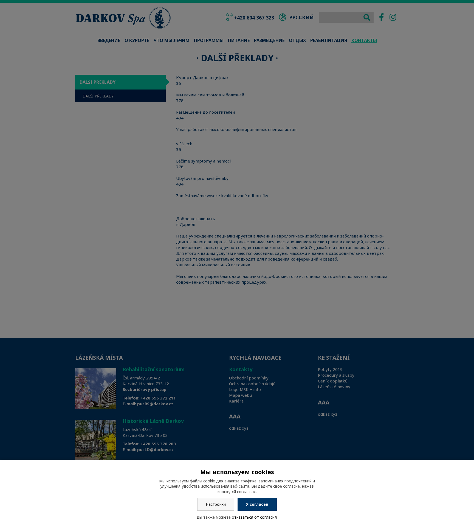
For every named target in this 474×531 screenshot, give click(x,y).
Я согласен (257, 504)
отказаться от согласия (254, 517)
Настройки (216, 504)
